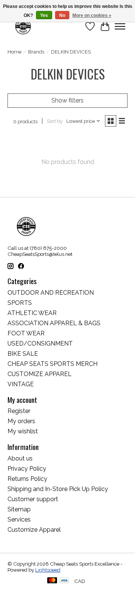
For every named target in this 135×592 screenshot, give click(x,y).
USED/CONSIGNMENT (40, 343)
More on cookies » (91, 15)
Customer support (33, 499)
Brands (36, 52)
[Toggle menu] (120, 26)
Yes (44, 15)
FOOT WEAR (26, 333)
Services (19, 519)
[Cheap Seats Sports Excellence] (23, 26)
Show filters (67, 100)
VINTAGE (21, 384)
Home (14, 52)
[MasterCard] (52, 580)
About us (20, 458)
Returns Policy (27, 478)
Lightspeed (47, 570)
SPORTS (20, 302)
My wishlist (23, 431)
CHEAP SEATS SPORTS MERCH (53, 363)
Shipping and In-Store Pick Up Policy (58, 489)
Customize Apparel (34, 529)
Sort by (55, 121)
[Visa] (64, 580)
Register (19, 411)
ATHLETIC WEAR (32, 313)
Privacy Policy (27, 468)
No (62, 15)
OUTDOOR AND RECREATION (51, 292)
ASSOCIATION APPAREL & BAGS (54, 323)
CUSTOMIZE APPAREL (40, 374)
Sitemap (19, 509)
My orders (21, 421)
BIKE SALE (23, 353)
